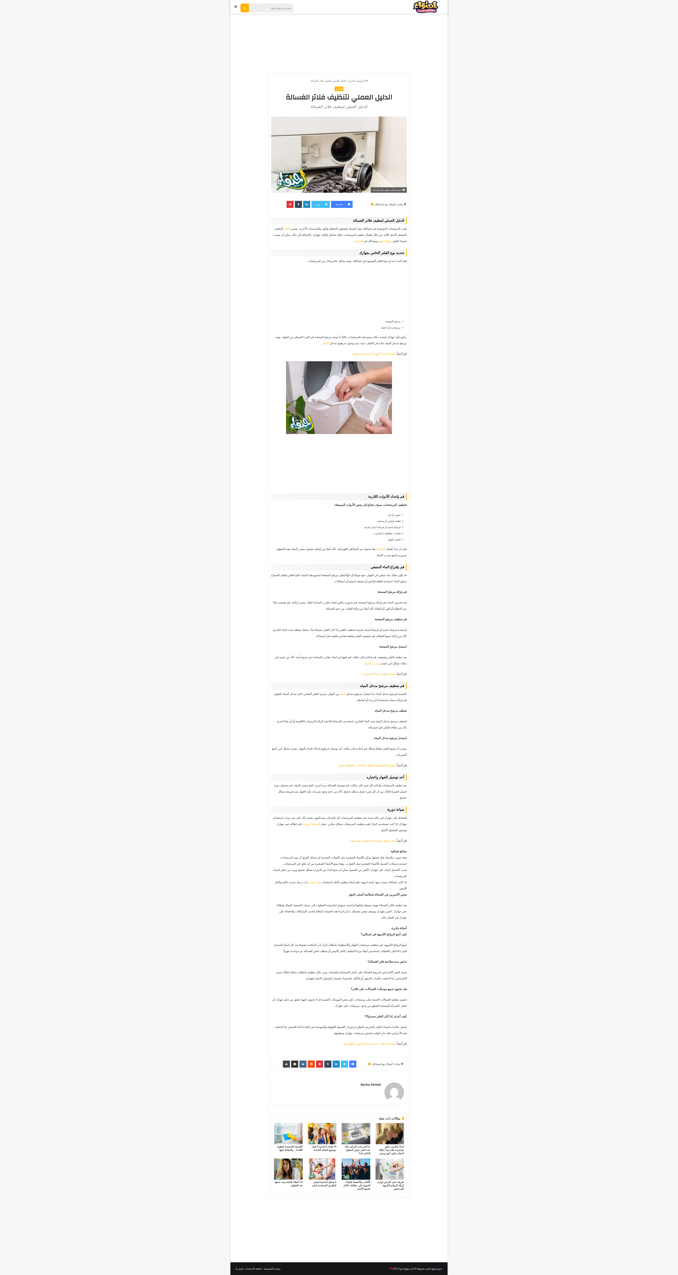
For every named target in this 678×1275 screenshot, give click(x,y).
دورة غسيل (315, 882)
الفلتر (287, 228)
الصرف (358, 241)
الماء (343, 693)
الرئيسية (360, 81)
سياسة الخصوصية (272, 1268)
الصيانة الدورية (311, 823)
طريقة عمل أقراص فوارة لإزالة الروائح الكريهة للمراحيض (391, 1185)
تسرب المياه (372, 663)
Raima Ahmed (371, 1085)
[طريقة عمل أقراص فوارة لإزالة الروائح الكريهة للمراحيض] (390, 1169)
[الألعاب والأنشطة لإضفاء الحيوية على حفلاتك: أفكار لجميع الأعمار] (356, 1169)
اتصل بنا (239, 1268)
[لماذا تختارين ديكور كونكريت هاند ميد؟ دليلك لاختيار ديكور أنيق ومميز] (390, 1133)
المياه (326, 343)
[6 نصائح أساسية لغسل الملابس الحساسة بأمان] (322, 1169)
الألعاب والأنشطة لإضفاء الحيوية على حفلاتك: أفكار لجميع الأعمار (356, 1185)
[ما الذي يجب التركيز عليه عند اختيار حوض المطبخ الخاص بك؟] (356, 1133)
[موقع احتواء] (425, 7)
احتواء (401, 1268)
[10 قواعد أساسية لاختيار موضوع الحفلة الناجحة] (322, 1133)
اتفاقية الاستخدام (253, 1268)
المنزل (351, 81)
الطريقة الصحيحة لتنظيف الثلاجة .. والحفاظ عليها (367, 765)
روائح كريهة (385, 241)
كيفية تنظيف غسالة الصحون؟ (378, 673)
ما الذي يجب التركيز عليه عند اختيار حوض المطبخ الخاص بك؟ (357, 1150)
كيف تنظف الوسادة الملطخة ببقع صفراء (372, 840)
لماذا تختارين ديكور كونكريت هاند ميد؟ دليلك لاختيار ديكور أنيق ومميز (391, 1150)
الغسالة (381, 548)
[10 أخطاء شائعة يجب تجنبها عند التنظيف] (288, 1169)
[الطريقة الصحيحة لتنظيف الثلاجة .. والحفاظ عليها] (288, 1133)
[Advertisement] (339, 42)
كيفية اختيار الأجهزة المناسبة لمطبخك (374, 353)
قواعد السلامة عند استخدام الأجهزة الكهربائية (370, 1043)
